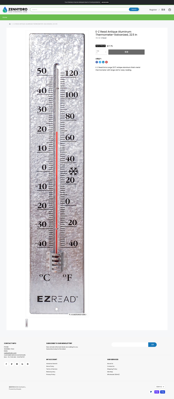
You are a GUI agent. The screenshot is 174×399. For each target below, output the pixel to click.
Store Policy (50, 366)
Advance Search (51, 364)
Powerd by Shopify (15, 389)
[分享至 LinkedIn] (103, 62)
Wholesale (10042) (113, 374)
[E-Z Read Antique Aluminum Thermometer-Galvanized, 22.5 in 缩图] (27, 323)
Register (153, 10)
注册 (152, 344)
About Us (110, 364)
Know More (105, 2)
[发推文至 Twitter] (100, 62)
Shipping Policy (112, 369)
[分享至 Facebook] (97, 62)
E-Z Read (102, 38)
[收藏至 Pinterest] (106, 62)
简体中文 (159, 387)
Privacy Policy (50, 374)
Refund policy (50, 372)
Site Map (110, 372)
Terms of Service (51, 369)
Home (5, 17)
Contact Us (110, 366)
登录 (163, 10)
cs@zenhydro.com (10, 353)
